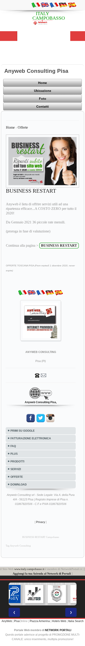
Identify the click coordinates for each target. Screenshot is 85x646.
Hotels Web (59, 621)
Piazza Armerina (40, 621)
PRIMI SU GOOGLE (22, 430)
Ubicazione (42, 90)
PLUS (14, 453)
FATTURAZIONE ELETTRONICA (30, 438)
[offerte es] (72, 4)
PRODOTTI (17, 461)
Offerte (23, 127)
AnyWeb (7, 621)
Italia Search (76, 621)
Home (42, 83)
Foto (42, 98)
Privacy (40, 522)
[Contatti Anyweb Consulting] (40, 375)
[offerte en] (44, 4)
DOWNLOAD (18, 484)
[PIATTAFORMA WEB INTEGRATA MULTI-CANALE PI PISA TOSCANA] (57, 594)
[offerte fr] (53, 4)
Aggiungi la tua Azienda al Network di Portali (42, 573)
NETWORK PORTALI (58, 630)
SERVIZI (15, 469)
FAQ (13, 446)
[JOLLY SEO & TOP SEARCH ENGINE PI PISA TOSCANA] (34, 594)
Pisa (16, 621)
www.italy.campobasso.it (29, 569)
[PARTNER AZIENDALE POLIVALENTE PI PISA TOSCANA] (11, 594)
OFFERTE (16, 476)
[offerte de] (63, 4)
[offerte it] (35, 4)
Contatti (42, 106)
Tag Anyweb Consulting (18, 545)
